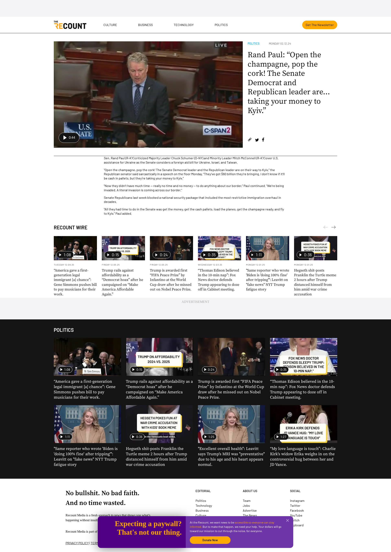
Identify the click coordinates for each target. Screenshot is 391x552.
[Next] (325, 228)
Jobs (246, 505)
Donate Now (210, 540)
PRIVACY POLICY (77, 543)
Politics (221, 25)
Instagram (297, 501)
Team (246, 501)
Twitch (295, 520)
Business (145, 25)
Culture (110, 25)
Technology (184, 25)
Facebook (297, 510)
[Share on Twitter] (257, 140)
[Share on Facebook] (263, 140)
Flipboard (297, 525)
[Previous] (333, 228)
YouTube (296, 515)
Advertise (250, 510)
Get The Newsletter (320, 25)
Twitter (295, 505)
